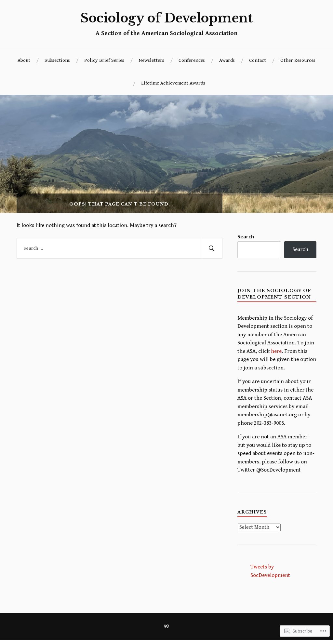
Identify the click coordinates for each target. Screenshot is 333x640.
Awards (227, 60)
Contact (257, 60)
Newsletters (151, 60)
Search (245, 236)
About (24, 60)
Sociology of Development (166, 18)
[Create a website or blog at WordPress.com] (166, 627)
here (276, 351)
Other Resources (297, 60)
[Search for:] (119, 248)
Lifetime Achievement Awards (173, 83)
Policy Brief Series (104, 60)
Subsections (57, 60)
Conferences (192, 60)
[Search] (211, 248)
